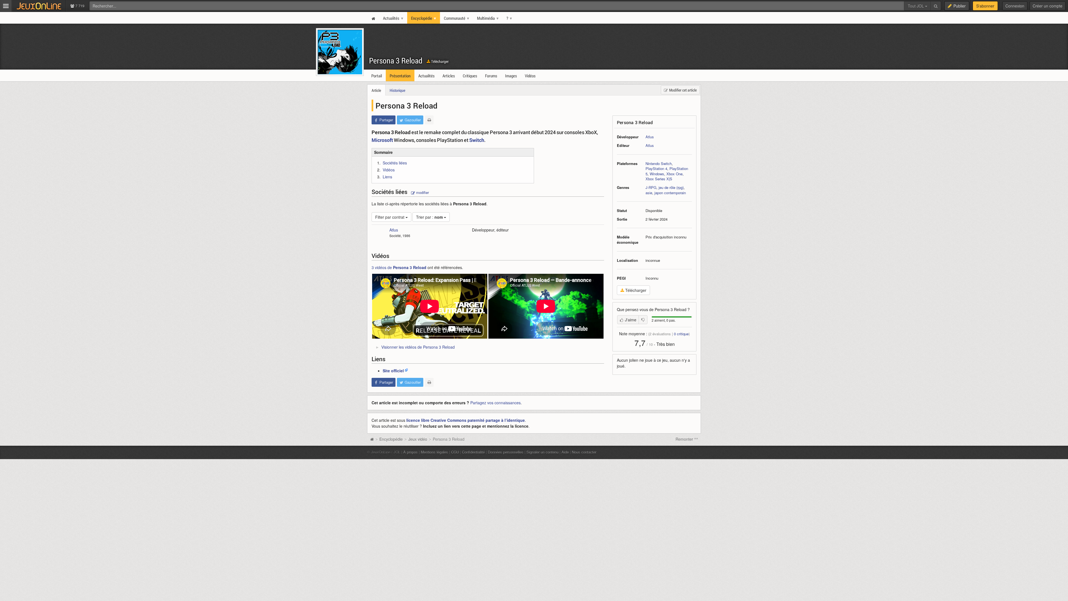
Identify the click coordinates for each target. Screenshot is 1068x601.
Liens (387, 176)
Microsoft (382, 140)
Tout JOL (916, 6)
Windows (657, 173)
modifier (422, 192)
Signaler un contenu (542, 452)
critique (681, 333)
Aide (565, 452)
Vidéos (389, 170)
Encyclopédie (391, 439)
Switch (476, 140)
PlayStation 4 (656, 168)
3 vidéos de (399, 267)
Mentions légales (434, 452)
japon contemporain (670, 192)
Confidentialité (473, 452)
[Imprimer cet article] (429, 119)
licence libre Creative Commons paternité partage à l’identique (465, 420)
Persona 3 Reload (395, 60)
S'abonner (985, 6)
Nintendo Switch (659, 163)
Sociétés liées (395, 163)
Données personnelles (505, 452)
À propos (410, 452)
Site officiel (393, 370)
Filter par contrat (390, 217)
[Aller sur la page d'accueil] (372, 439)
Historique (397, 90)
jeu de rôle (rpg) (671, 187)
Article (376, 90)
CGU (455, 452)
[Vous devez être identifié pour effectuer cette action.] (643, 319)
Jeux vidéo (417, 439)
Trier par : (429, 217)
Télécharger (439, 61)
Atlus (650, 136)
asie (649, 192)
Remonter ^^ (687, 439)
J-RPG (651, 187)
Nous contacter (584, 452)
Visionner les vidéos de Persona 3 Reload (418, 347)
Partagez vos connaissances (495, 402)
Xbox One (674, 173)
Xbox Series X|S (659, 178)
